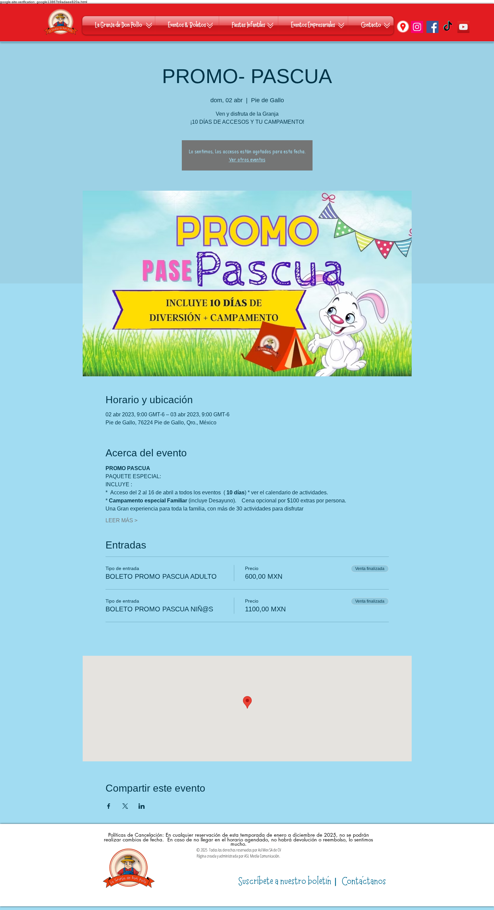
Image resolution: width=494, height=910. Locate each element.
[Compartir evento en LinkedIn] (141, 806)
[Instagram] (417, 27)
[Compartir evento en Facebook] (109, 806)
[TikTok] (448, 27)
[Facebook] (432, 27)
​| (288, 881)
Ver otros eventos (247, 159)
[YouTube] (463, 27)
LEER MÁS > (121, 520)
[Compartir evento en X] (125, 806)
